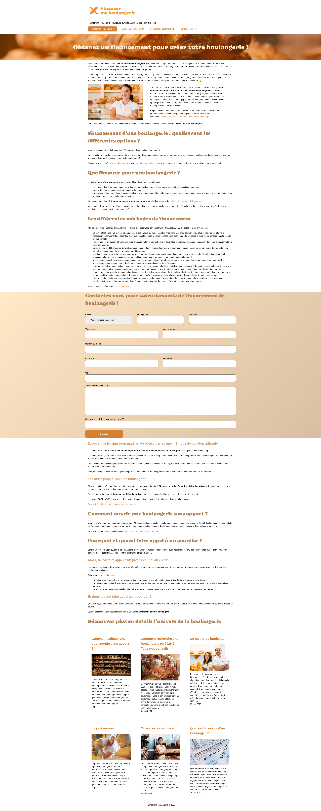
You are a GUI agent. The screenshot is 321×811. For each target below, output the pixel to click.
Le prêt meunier (104, 728)
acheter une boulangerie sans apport (141, 531)
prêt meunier (123, 286)
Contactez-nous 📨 (188, 29)
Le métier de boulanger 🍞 (162, 29)
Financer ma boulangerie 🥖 (102, 29)
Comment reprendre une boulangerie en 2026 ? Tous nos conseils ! (159, 643)
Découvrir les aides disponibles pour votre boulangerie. (112, 504)
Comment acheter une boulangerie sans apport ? (110, 643)
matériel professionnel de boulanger (185, 201)
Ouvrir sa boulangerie (157, 728)
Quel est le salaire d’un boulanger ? (207, 730)
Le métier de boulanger (208, 639)
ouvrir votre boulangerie (118, 163)
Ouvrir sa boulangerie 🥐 (133, 29)
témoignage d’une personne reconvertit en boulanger (186, 117)
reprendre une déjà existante (147, 163)
